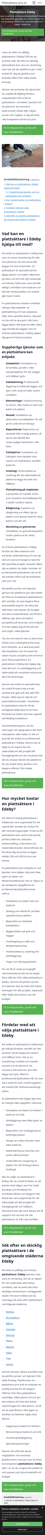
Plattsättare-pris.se (14, 3)
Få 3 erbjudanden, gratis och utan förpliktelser (17, 32)
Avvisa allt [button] (22, 1530)
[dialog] (22, 1520)
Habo (9, 1352)
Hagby (9, 1364)
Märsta (10, 1346)
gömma (34, 179)
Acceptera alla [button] (22, 1524)
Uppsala (10, 1329)
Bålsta (9, 1323)
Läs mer (4, 1519)
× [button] (42, 1508)
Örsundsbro (13, 1317)
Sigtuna (10, 1335)
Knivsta (10, 1311)
